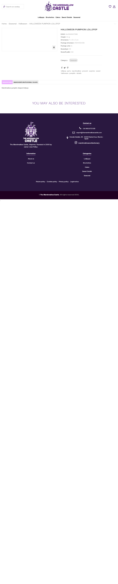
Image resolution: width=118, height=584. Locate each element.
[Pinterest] (67, 67)
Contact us (31, 162)
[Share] (61, 67)
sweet (98, 71)
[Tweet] (65, 67)
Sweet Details (87, 171)
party (69, 71)
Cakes (87, 167)
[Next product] (115, 23)
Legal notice (74, 181)
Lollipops (87, 158)
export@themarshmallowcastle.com (89, 132)
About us (31, 158)
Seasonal (73, 60)
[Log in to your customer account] (114, 6)
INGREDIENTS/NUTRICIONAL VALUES (25, 82)
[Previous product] (114, 23)
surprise (92, 71)
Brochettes (87, 162)
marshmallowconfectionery (89, 142)
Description (7, 82)
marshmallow (76, 71)
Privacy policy (64, 181)
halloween (64, 73)
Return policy (40, 181)
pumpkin (72, 73)
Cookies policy (52, 181)
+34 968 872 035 (89, 128)
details (79, 73)
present (85, 71)
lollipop (63, 71)
